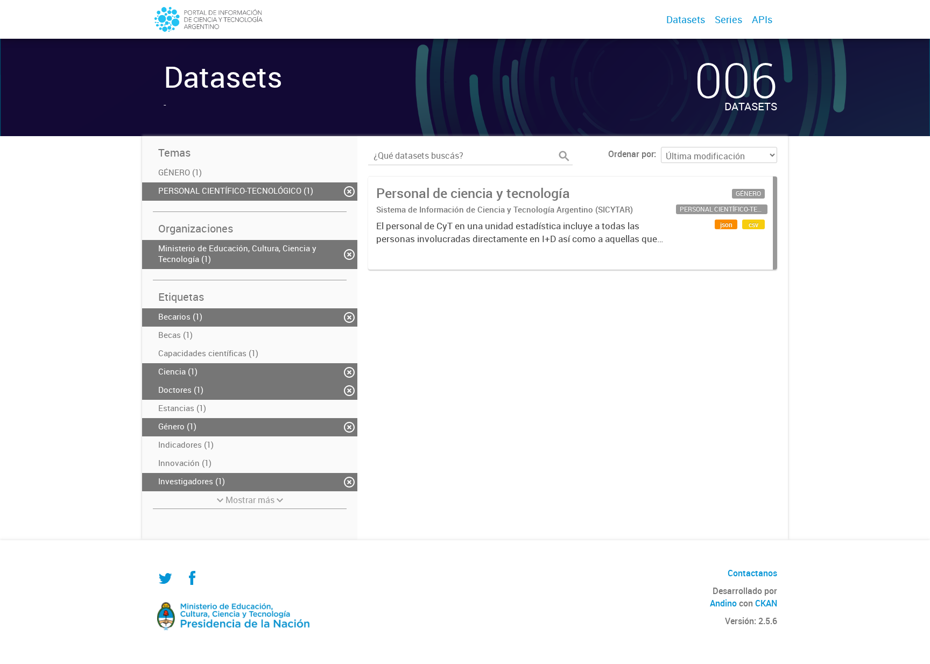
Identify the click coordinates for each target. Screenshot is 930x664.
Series (728, 19)
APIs (762, 19)
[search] (564, 156)
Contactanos (752, 573)
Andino (723, 603)
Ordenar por (631, 154)
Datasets (685, 19)
